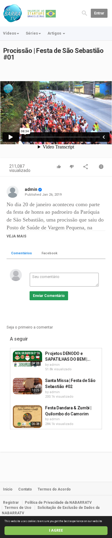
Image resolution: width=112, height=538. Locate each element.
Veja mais (16, 236)
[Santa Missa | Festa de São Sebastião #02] (27, 386)
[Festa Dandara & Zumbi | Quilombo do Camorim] (27, 416)
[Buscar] (84, 13)
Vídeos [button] (9, 33)
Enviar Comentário (49, 296)
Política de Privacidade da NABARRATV (58, 502)
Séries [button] (32, 33)
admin (31, 189)
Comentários (21, 253)
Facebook (49, 253)
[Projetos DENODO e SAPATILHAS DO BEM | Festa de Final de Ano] (27, 359)
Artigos (54, 33)
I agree (56, 530)
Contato (25, 489)
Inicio (8, 489)
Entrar (99, 13)
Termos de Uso (17, 508)
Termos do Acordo (54, 489)
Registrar (11, 502)
